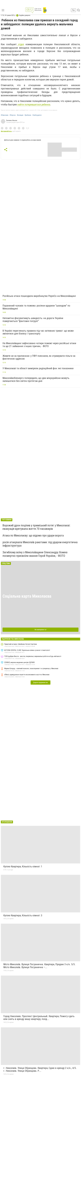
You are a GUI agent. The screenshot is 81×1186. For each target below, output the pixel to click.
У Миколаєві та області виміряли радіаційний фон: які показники (38, 368)
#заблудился (36, 115)
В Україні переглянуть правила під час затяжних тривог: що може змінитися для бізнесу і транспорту (38, 332)
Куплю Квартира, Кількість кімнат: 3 (22, 915)
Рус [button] (73, 10)
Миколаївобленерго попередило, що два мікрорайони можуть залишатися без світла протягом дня (36, 379)
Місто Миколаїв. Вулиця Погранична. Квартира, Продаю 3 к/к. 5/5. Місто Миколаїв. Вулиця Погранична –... (39, 966)
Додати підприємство (40, 682)
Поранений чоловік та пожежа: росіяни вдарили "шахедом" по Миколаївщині (36, 307)
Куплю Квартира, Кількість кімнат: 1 (22, 866)
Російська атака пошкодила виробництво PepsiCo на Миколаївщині (39, 296)
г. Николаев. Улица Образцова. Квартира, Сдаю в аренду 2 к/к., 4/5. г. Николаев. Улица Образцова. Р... (40, 1069)
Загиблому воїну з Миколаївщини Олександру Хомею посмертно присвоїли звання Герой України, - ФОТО (35, 554)
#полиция (20, 115)
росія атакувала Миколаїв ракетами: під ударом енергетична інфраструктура (40, 543)
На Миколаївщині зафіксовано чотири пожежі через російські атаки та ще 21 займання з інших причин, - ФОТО (39, 345)
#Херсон (13, 115)
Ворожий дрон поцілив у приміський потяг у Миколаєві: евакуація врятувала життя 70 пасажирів (36, 527)
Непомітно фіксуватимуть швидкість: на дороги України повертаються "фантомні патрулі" (33, 320)
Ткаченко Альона (11, 120)
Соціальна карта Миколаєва (27, 596)
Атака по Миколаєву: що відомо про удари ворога (33, 535)
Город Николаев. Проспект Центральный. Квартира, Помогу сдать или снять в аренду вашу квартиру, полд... (38, 1018)
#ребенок (28, 115)
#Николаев (4, 115)
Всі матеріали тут (41, 630)
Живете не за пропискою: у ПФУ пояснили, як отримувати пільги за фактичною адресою (39, 357)
